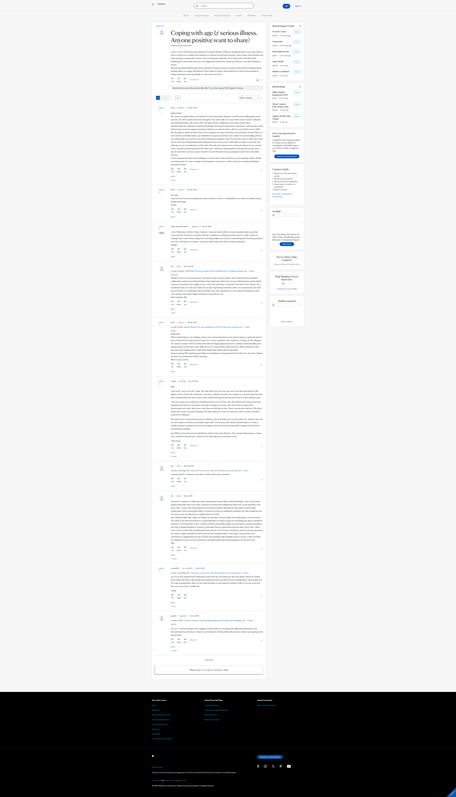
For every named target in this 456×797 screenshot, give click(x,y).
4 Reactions (193, 364)
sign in (200, 669)
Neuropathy (277, 41)
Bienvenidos (286, 321)
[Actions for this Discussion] (261, 80)
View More (209, 660)
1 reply (173, 180)
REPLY (173, 176)
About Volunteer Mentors (161, 720)
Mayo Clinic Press (211, 715)
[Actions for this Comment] (261, 170)
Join (286, 6)
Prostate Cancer (279, 31)
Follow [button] (297, 32)
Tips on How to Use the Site (286, 264)
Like (172, 81)
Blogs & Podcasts (222, 15)
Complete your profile (287, 288)
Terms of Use (156, 780)
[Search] (196, 6)
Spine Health (277, 61)
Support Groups (202, 15)
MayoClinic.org (157, 767)
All (300, 26)
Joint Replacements (280, 51)
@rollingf (182, 381)
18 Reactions (194, 79)
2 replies (174, 456)
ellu (180, 45)
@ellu (173, 232)
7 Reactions (193, 250)
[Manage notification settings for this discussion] (257, 80)
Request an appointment (287, 156)
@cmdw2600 (187, 568)
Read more (287, 244)
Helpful (179, 81)
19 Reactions (193, 169)
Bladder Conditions (280, 71)
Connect (161, 4)
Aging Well (159, 26)
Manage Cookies (180, 780)
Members (252, 15)
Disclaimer (155, 729)
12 (177, 98)
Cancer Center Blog (211, 705)
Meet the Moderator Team (161, 715)
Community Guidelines (160, 724)
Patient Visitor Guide (212, 720)
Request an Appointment (270, 757)
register (210, 669)
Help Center (267, 15)
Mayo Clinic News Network (266, 705)
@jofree (181, 108)
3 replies (174, 651)
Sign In (298, 6)
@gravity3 (183, 616)
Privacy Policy (169, 780)
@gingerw (195, 226)
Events (239, 15)
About (154, 705)
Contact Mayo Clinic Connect (162, 739)
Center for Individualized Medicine (216, 710)
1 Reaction (193, 210)
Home (186, 15)
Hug (185, 81)
